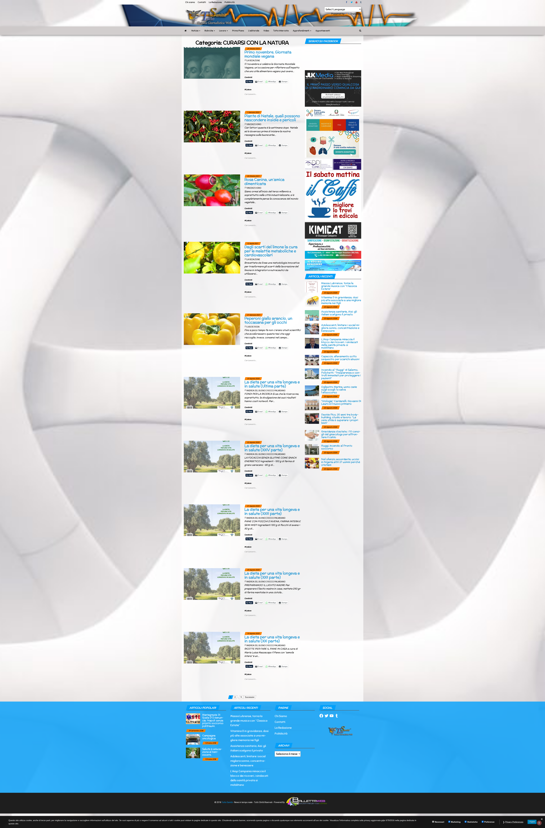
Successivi (249, 697)
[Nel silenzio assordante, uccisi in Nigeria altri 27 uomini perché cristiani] (312, 463)
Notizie (195, 30)
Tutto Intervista (281, 30)
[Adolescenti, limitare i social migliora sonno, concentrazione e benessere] (312, 328)
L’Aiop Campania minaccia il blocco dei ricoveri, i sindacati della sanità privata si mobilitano (339, 343)
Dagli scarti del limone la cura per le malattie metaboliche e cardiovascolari (270, 251)
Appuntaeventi (323, 30)
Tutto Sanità (227, 802)
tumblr (361, 2)
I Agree (532, 822)
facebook (347, 2)
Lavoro (223, 30)
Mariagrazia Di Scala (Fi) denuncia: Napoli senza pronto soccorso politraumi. (212, 720)
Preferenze (489, 822)
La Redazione (215, 2)
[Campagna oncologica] (193, 739)
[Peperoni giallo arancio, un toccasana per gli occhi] (212, 329)
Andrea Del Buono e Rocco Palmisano (266, 390)
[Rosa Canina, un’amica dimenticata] (212, 190)
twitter (351, 2)
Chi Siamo (281, 716)
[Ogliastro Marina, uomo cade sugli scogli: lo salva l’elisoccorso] (312, 390)
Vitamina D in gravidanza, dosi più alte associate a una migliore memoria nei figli (341, 300)
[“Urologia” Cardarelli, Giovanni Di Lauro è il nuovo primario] (312, 404)
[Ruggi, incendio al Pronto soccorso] (312, 449)
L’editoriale (253, 30)
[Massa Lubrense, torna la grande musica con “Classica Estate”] (312, 287)
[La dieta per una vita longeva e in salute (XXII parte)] (212, 584)
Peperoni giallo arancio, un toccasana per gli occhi (268, 320)
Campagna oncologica (209, 737)
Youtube (356, 2)
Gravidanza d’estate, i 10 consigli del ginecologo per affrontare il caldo (340, 434)
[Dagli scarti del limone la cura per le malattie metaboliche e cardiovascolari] (212, 257)
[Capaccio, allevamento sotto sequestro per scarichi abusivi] (312, 360)
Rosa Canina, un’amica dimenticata (264, 181)
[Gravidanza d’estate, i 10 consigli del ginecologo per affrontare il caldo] (312, 435)
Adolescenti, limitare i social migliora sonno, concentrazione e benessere (340, 327)
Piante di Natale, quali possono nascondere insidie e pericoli (272, 118)
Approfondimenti (301, 30)
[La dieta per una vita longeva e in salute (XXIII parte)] (212, 520)
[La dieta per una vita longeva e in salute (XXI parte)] (212, 647)
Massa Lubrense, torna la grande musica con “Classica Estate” (339, 286)
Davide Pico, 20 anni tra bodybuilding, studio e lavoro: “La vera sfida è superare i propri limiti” (340, 419)
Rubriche (209, 30)
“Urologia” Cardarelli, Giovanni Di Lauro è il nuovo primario (341, 402)
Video (266, 30)
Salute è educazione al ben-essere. (212, 751)
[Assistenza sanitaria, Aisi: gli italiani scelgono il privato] (312, 315)
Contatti (202, 2)
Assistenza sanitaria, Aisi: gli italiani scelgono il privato (339, 313)
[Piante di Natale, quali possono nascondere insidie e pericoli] (212, 126)
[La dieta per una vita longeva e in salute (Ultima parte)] (212, 392)
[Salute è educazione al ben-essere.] (193, 753)
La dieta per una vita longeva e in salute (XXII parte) (272, 575)
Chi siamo (190, 2)
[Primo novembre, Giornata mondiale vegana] (212, 63)
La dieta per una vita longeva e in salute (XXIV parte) (272, 448)
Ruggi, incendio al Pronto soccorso (336, 447)
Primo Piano (238, 30)
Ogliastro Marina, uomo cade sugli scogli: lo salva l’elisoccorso (339, 389)
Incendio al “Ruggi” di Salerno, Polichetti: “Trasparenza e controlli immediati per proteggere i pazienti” (340, 374)
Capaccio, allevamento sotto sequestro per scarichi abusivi (340, 357)
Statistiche (472, 822)
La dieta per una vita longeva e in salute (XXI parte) (272, 639)
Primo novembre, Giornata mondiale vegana (267, 54)
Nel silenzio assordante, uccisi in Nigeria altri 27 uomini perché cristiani (340, 462)
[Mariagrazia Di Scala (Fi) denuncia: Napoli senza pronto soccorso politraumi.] (193, 718)
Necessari (439, 822)
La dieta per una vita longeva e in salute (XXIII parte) (272, 511)
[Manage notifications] (539, 823)
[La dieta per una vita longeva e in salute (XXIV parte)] (212, 456)
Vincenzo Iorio (254, 124)
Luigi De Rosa (253, 327)
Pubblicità (229, 2)
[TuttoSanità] (185, 30)
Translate (355, 13)
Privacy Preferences (514, 822)
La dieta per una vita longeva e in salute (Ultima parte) (272, 384)
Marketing (456, 822)
